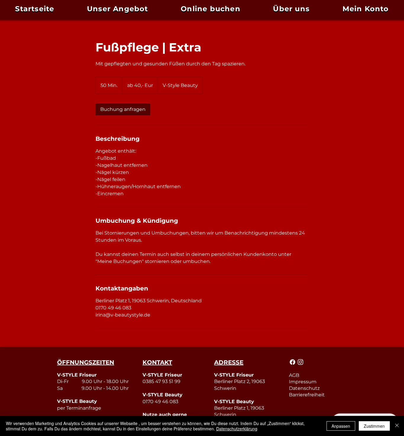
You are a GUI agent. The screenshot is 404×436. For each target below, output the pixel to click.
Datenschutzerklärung (236, 429)
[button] (365, 8)
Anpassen (341, 426)
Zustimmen (374, 426)
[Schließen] (396, 426)
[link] (123, 109)
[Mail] (293, 362)
